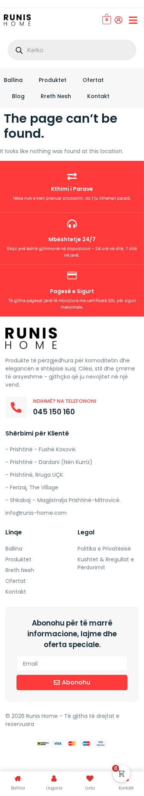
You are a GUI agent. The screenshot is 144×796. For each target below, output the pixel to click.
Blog (18, 96)
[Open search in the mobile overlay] (72, 50)
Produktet (52, 80)
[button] (133, 20)
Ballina (13, 80)
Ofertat (93, 80)
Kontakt (98, 96)
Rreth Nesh (56, 96)
